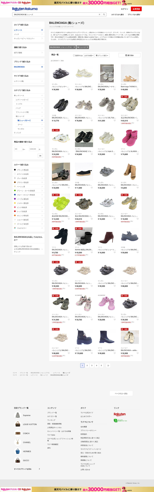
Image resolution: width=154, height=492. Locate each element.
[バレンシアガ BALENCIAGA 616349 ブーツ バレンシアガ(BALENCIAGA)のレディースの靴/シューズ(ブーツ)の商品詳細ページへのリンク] (107, 337)
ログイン (124, 9)
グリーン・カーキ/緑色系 (26, 190)
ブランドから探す (134, 14)
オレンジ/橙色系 (23, 215)
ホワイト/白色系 (23, 174)
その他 (54, 115)
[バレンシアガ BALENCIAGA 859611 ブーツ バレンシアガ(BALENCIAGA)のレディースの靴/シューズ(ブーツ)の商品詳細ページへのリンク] (84, 337)
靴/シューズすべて (24, 120)
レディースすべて (22, 99)
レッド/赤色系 (22, 211)
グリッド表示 (102, 55)
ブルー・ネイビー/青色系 (26, 195)
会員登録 (136, 9)
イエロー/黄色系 (23, 203)
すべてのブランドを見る (22, 469)
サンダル (54, 84)
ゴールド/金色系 (23, 224)
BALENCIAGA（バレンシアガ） (61, 47)
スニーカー (78, 84)
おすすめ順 (88, 55)
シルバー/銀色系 (23, 220)
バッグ (18, 108)
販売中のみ (79, 55)
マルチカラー (21, 228)
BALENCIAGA (19, 67)
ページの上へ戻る (121, 393)
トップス (19, 104)
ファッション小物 (22, 112)
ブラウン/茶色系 (23, 182)
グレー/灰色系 (22, 178)
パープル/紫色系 (23, 199)
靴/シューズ (81, 47)
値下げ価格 (18, 52)
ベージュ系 (21, 186)
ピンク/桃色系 (22, 207)
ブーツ (123, 149)
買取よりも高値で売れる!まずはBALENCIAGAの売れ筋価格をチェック (27, 249)
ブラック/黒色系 (23, 170)
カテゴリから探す (117, 14)
